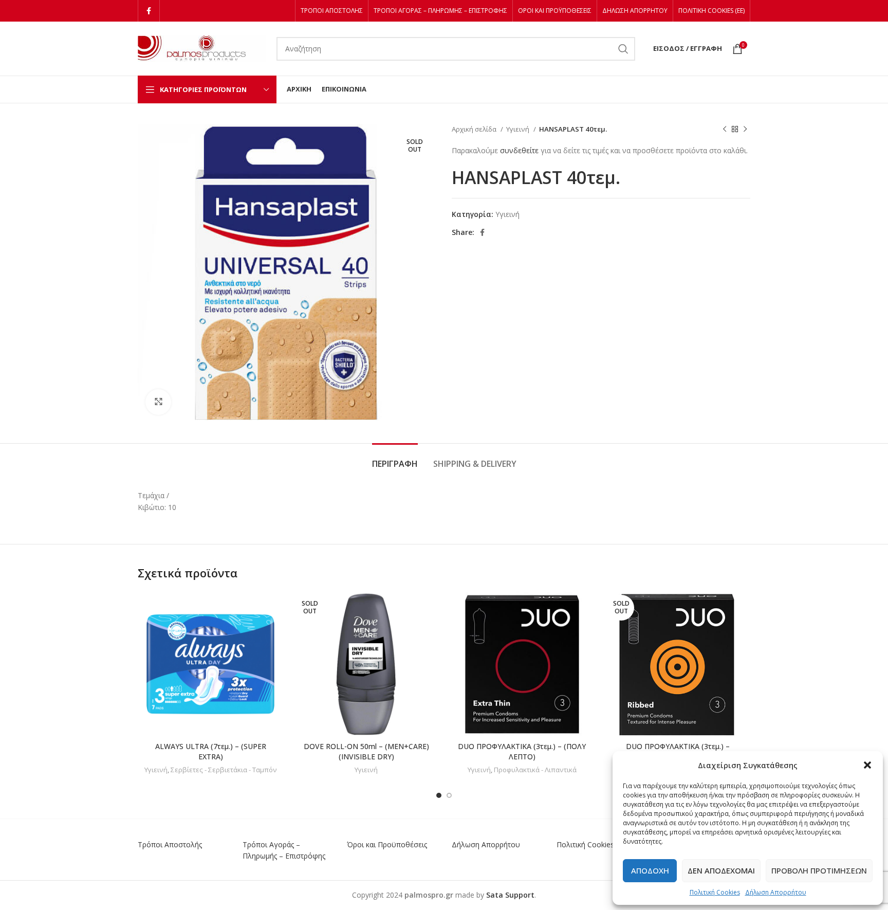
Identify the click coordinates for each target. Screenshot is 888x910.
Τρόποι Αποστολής (170, 844)
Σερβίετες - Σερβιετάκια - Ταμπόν (224, 769)
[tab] (395, 459)
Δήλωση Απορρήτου (775, 892)
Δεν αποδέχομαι (721, 870)
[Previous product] (724, 129)
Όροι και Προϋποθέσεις (387, 844)
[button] (867, 765)
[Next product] (745, 129)
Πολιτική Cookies (715, 892)
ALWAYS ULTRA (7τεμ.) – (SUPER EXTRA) (210, 751)
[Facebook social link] (148, 10)
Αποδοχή (650, 870)
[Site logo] (202, 47)
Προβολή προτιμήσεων (819, 870)
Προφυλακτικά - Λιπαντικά (535, 769)
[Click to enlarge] (158, 402)
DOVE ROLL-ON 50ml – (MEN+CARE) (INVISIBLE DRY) (366, 751)
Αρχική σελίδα (475, 129)
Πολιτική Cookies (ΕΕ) (593, 844)
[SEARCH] (623, 49)
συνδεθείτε (519, 150)
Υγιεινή (518, 129)
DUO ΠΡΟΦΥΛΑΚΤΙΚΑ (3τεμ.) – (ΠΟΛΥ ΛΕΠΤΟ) (522, 751)
